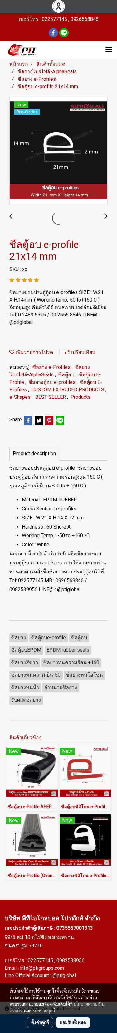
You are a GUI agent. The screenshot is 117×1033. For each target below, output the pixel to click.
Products (80, 397)
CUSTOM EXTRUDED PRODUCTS (68, 390)
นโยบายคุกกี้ (44, 1010)
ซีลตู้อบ (67, 375)
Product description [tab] (34, 453)
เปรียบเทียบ (82, 352)
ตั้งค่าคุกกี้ (40, 1022)
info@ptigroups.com (42, 968)
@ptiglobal (64, 975)
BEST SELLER (51, 397)
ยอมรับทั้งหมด (73, 1022)
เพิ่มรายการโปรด (33, 352)
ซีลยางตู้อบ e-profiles (53, 382)
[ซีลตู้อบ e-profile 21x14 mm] (58, 151)
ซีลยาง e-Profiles (52, 367)
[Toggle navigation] (109, 50)
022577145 (41, 960)
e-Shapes (20, 397)
